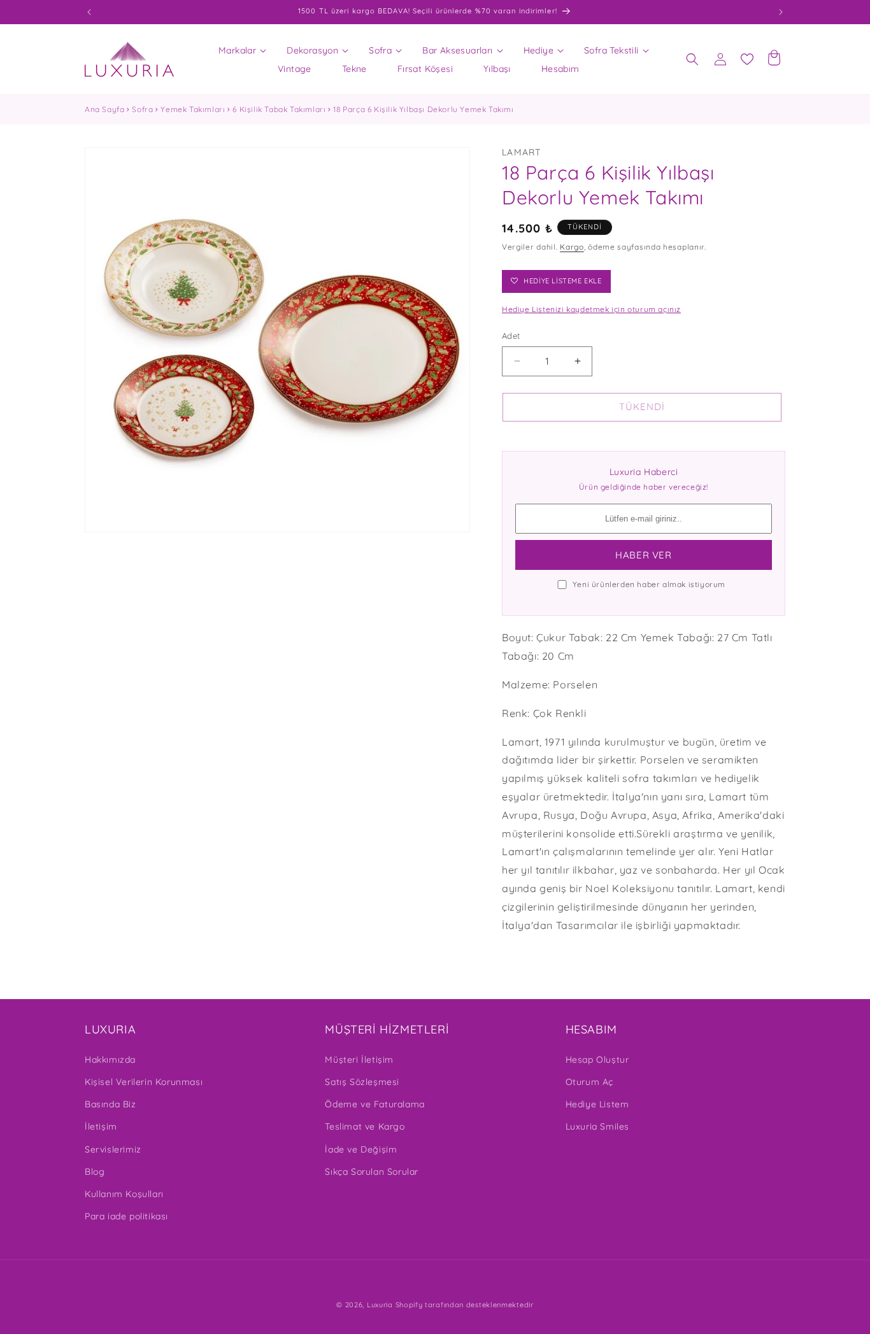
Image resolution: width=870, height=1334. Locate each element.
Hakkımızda (110, 1059)
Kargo (572, 247)
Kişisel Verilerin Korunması (144, 1081)
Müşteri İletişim (359, 1059)
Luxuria (380, 1304)
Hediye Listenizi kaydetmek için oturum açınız (591, 309)
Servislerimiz (113, 1148)
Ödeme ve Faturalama (374, 1103)
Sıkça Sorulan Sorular (371, 1171)
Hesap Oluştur (597, 1059)
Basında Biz (110, 1103)
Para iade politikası (126, 1215)
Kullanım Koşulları (124, 1193)
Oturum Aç (589, 1081)
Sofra (142, 109)
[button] (237, 50)
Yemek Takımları (192, 109)
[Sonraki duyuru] (781, 12)
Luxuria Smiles (597, 1126)
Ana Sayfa (104, 109)
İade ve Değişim (361, 1148)
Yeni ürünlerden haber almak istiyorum (649, 584)
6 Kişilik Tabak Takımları (278, 109)
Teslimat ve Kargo (364, 1126)
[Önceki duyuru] (89, 12)
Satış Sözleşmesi (362, 1081)
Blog (94, 1171)
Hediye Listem (597, 1103)
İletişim (101, 1126)
